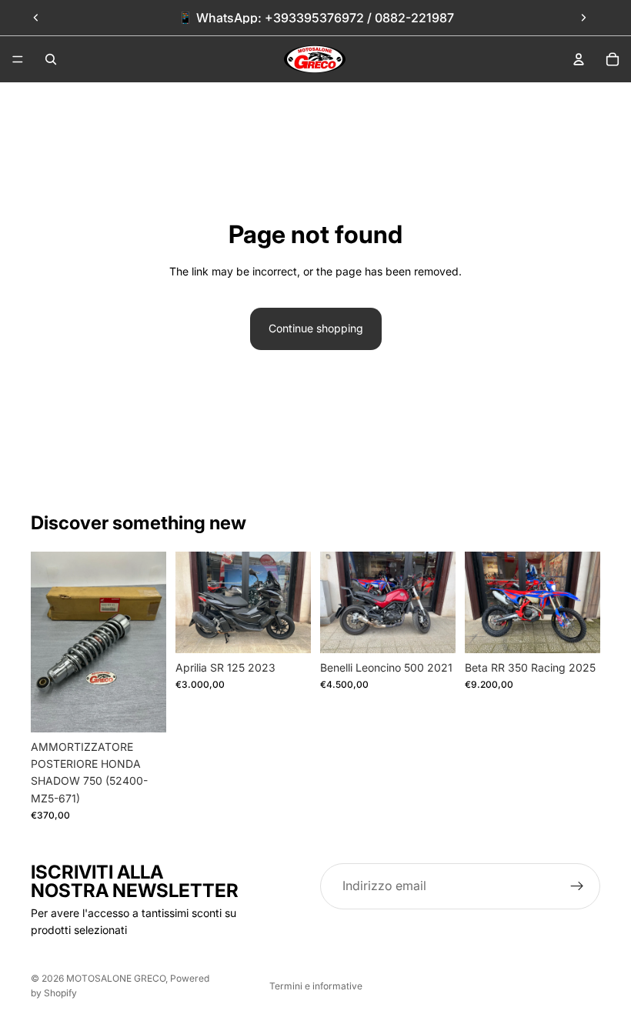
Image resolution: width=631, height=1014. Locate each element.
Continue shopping (316, 328)
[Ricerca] (51, 59)
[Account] (579, 59)
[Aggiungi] (142, 708)
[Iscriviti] (577, 886)
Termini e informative (315, 986)
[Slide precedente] (36, 18)
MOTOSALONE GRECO (115, 978)
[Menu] (17, 59)
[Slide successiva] (583, 18)
